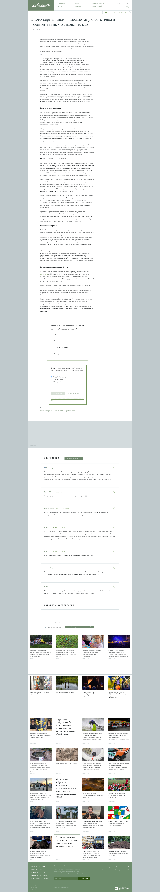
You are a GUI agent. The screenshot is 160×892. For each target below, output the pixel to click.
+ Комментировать (73, 458)
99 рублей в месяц (59, 377)
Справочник (63, 6)
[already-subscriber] (73, 393)
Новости (61, 3)
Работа (78, 3)
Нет (55, 341)
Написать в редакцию (39, 875)
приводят (79, 67)
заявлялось (44, 274)
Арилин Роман (71, 411)
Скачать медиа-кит (38, 869)
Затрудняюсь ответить (61, 347)
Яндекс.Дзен (118, 870)
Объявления (80, 6)
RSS (128, 870)
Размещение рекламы (39, 866)
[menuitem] (62, 3)
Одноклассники (106, 870)
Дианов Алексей (59, 411)
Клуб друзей (97, 6)
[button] (58, 393)
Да (55, 334)
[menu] (80, 5)
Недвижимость (98, 3)
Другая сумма (58, 379)
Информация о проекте (40, 878)
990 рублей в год (59, 382)
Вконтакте (119, 867)
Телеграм (109, 867)
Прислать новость (38, 872)
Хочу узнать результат (61, 354)
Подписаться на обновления (55, 627)
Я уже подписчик (73, 393)
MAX (127, 867)
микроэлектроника (46, 411)
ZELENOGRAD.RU (54, 29)
